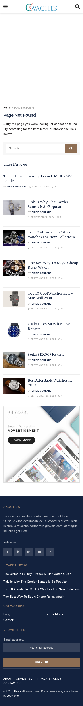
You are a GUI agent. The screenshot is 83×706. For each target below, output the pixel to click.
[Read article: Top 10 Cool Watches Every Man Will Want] (14, 299)
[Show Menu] (5, 6)
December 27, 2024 (42, 217)
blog (6, 614)
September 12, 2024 (43, 247)
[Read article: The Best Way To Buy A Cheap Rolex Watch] (14, 268)
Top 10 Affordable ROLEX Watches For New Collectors (41, 589)
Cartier (8, 620)
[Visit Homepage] (41, 6)
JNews (17, 691)
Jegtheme (13, 695)
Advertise (24, 678)
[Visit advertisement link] (41, 444)
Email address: (13, 639)
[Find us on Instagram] (29, 552)
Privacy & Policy (49, 678)
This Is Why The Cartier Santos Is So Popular (35, 581)
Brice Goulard (17, 186)
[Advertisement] (41, 57)
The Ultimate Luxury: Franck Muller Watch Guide (37, 574)
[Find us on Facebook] (7, 552)
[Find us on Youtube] (39, 552)
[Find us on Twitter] (18, 552)
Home (7, 107)
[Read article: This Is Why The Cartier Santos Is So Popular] (14, 207)
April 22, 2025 (40, 186)
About (8, 678)
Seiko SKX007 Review (46, 354)
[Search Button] (77, 6)
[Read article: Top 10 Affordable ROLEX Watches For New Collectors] (14, 238)
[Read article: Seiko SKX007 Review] (14, 360)
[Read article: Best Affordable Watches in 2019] (14, 386)
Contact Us (12, 683)
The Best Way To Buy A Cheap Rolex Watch (33, 596)
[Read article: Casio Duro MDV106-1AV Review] (14, 329)
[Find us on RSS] (50, 552)
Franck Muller (54, 614)
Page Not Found (24, 107)
